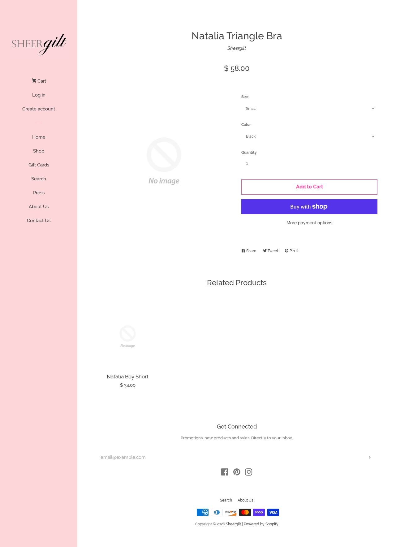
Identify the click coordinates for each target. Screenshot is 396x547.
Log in (38, 95)
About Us (39, 206)
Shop (38, 151)
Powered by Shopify (261, 524)
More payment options (309, 222)
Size (244, 97)
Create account (38, 109)
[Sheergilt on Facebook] (225, 473)
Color (246, 125)
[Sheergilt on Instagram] (248, 473)
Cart (41, 81)
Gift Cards (38, 165)
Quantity (249, 152)
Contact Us (38, 220)
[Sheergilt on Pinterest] (237, 473)
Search (38, 179)
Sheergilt (236, 48)
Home (38, 137)
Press (39, 193)
